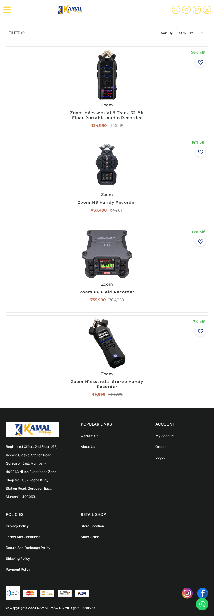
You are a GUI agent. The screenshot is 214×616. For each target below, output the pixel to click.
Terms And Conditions (23, 537)
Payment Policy (18, 569)
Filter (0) (17, 33)
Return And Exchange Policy (28, 548)
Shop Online (90, 537)
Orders (160, 447)
